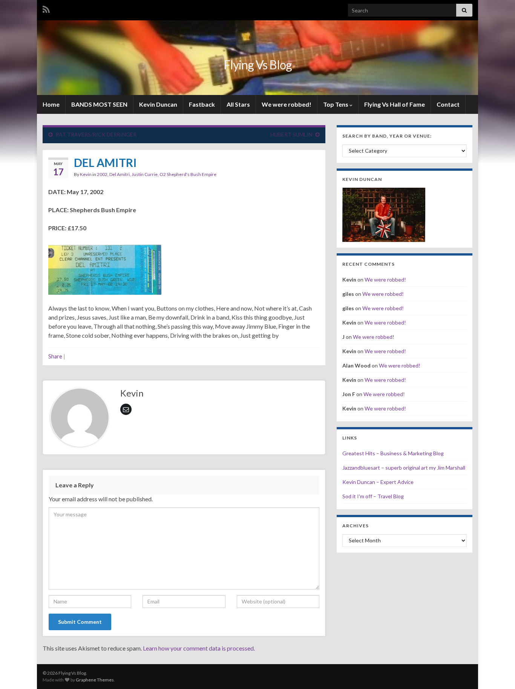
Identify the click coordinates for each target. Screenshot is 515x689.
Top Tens (336, 104)
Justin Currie (145, 174)
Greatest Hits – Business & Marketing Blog (393, 453)
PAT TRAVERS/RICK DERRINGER (96, 134)
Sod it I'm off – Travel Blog (373, 496)
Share (55, 356)
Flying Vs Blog (258, 64)
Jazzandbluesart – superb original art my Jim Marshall (403, 467)
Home (51, 104)
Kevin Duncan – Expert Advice (378, 482)
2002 (102, 174)
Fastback (202, 104)
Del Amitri (119, 174)
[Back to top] (498, 672)
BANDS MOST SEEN (99, 104)
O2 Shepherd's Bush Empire (187, 174)
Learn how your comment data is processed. (199, 648)
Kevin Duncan (158, 104)
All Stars (238, 104)
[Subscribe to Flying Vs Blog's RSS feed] (46, 8)
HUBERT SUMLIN (291, 134)
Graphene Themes (95, 680)
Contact (448, 104)
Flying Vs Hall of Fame (394, 104)
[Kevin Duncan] (383, 213)
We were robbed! (286, 104)
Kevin (86, 174)
